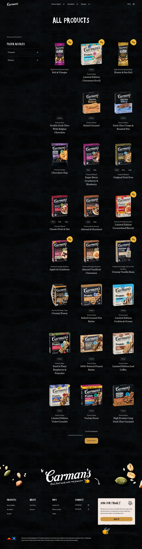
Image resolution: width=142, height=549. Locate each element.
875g (94, 170)
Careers (32, 509)
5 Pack (91, 69)
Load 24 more (91, 440)
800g (94, 222)
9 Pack (91, 411)
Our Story (33, 505)
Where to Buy (56, 509)
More (129, 4)
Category (11, 52)
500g (88, 170)
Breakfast (71, 4)
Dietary (11, 60)
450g (88, 222)
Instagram (78, 505)
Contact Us (55, 505)
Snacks (83, 4)
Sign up (116, 519)
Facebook (78, 509)
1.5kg (129, 170)
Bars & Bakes (56, 4)
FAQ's (54, 514)
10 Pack (59, 118)
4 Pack (91, 359)
